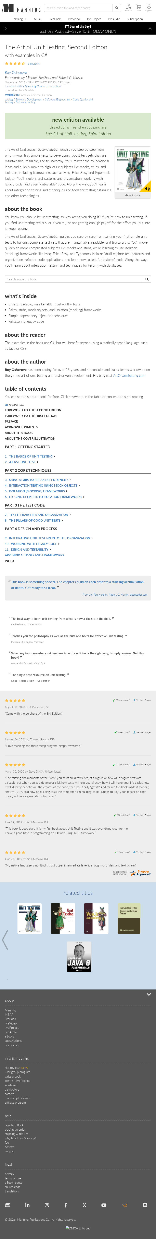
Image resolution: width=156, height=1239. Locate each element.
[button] (6, 28)
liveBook (55, 19)
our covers (11, 1045)
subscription (135, 19)
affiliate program (15, 1102)
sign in (148, 10)
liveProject (94, 19)
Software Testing (26, 102)
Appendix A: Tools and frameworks (34, 555)
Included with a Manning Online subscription (33, 86)
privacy (9, 1173)
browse (128, 10)
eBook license (14, 1182)
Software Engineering (57, 99)
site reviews (16, 1067)
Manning (10, 1010)
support (10, 1151)
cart (139, 10)
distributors (12, 1089)
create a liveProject (17, 1080)
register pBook (14, 1125)
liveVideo (74, 19)
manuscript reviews (17, 1098)
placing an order (15, 1129)
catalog (18, 19)
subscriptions (13, 1040)
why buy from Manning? (20, 1138)
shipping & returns (16, 1133)
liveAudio (114, 19)
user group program (17, 1072)
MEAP (38, 19)
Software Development (29, 99)
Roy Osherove (16, 72)
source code (13, 1187)
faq (7, 1142)
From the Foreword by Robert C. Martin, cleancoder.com (114, 594)
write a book (13, 1076)
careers (9, 1094)
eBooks (9, 1036)
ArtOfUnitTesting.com (129, 375)
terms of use (13, 1178)
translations (12, 1191)
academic (11, 1085)
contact (9, 1147)
